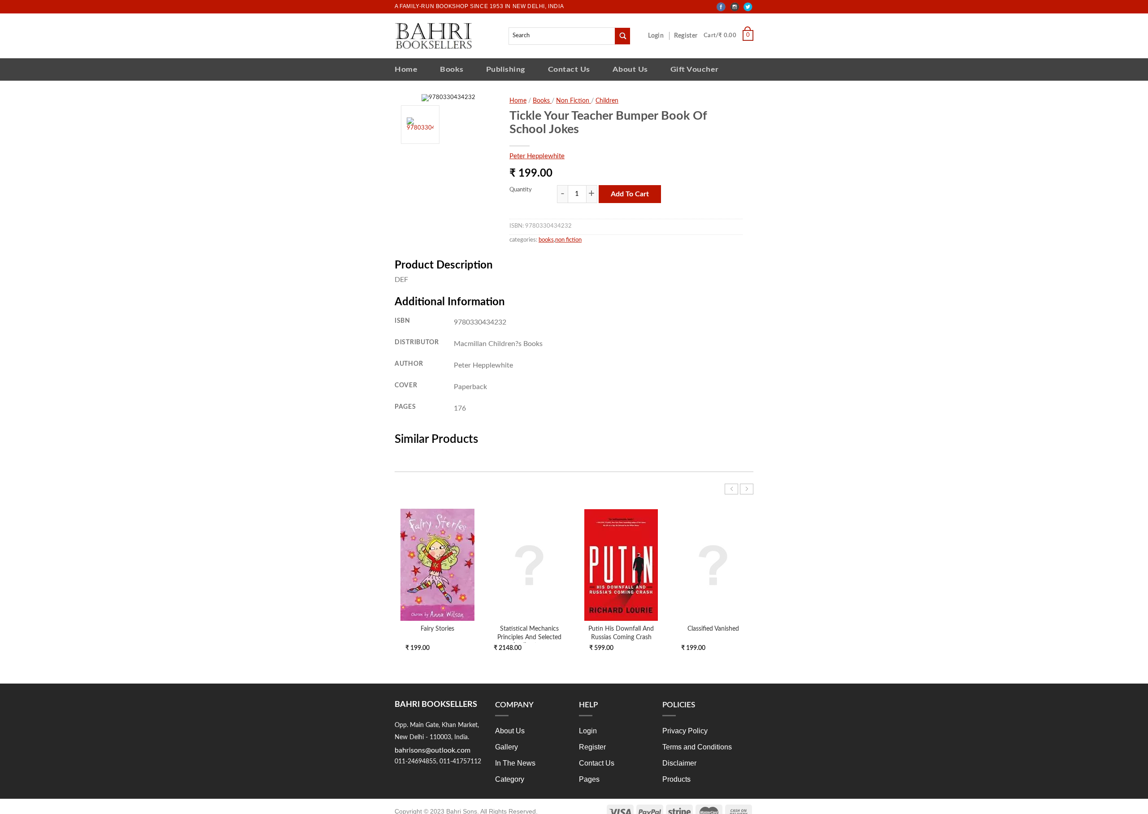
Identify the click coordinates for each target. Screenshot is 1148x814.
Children (607, 101)
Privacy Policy (685, 731)
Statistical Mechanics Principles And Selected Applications (529, 636)
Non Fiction (573, 101)
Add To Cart (630, 194)
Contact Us (569, 69)
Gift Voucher (694, 69)
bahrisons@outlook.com (432, 750)
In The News (515, 763)
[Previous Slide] (731, 489)
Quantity (520, 190)
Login (660, 36)
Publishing (506, 69)
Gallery (506, 747)
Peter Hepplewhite (537, 156)
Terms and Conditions (697, 747)
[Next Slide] (746, 489)
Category (509, 779)
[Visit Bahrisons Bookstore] (433, 36)
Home (406, 69)
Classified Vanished (713, 628)
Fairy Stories (437, 628)
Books (452, 69)
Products (676, 779)
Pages (589, 779)
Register (687, 36)
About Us (630, 69)
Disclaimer (679, 763)
